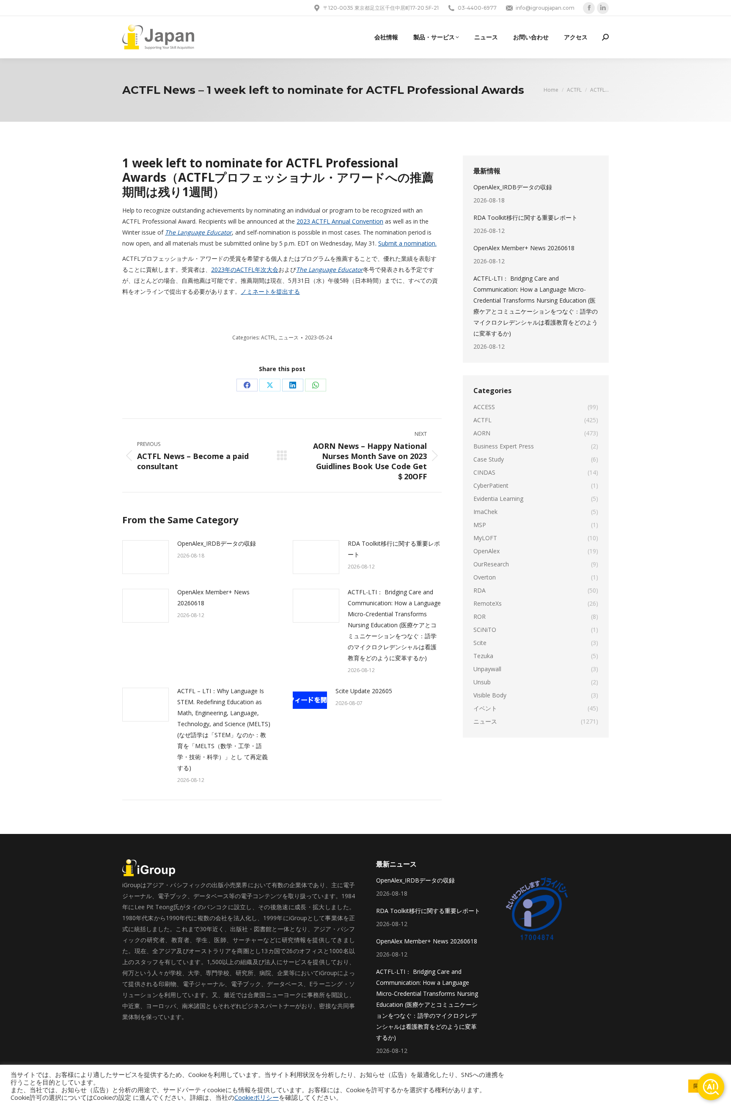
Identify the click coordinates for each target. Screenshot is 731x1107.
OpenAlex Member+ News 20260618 (213, 597)
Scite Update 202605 (363, 691)
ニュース (288, 337)
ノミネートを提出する (270, 291)
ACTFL (268, 337)
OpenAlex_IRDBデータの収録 (216, 543)
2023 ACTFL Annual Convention (340, 221)
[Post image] (145, 557)
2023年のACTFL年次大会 (244, 269)
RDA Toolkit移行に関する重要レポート (394, 548)
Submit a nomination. (407, 243)
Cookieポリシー (256, 1097)
